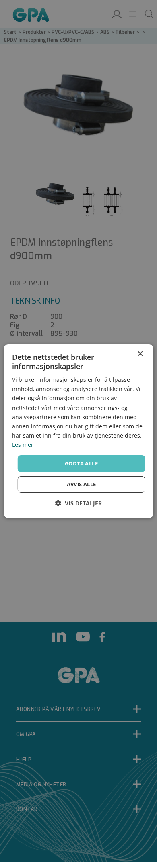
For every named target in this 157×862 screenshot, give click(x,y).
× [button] (140, 354)
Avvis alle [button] (81, 484)
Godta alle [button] (81, 463)
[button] (78, 503)
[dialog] (78, 431)
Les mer (22, 444)
